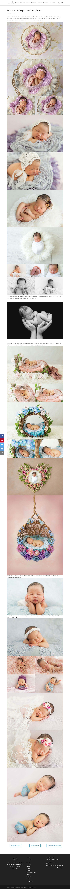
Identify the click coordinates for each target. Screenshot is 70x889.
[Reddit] (2, 449)
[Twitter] (2, 444)
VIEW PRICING (15, 846)
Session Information (54, 846)
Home (16, 2)
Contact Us (52, 2)
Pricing (45, 2)
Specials (28, 870)
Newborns (22, 2)
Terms (28, 879)
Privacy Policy (30, 881)
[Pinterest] (2, 440)
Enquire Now (35, 846)
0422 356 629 (53, 862)
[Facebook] (2, 436)
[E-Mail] (2, 453)
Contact (28, 876)
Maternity (33, 2)
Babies (28, 2)
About (28, 874)
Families (40, 2)
